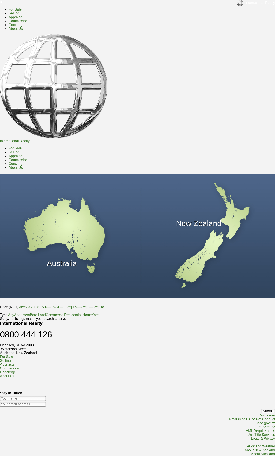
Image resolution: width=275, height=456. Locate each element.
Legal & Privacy (263, 438)
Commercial (55, 315)
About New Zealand (259, 450)
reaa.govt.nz (265, 423)
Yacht (96, 315)
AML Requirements (260, 431)
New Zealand (199, 223)
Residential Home (78, 315)
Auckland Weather (261, 446)
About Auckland (263, 454)
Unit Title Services (261, 434)
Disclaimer (267, 415)
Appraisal (16, 17)
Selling (14, 13)
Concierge (16, 25)
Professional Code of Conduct (252, 419)
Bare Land (38, 315)
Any (22, 307)
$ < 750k (31, 307)
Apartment (22, 315)
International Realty (15, 141)
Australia (62, 263)
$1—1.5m (63, 307)
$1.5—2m (77, 307)
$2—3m (91, 307)
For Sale (15, 9)
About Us (16, 28)
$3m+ (101, 307)
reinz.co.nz (266, 427)
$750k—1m (47, 307)
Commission (18, 21)
